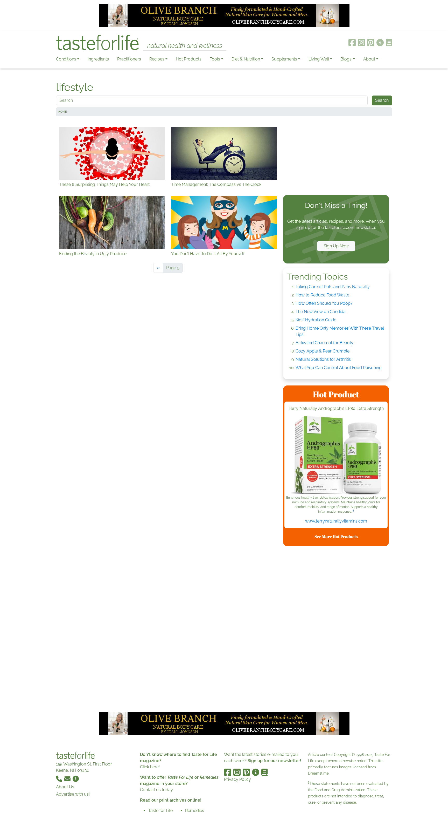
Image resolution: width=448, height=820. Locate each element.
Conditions (66, 59)
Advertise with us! (73, 794)
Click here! (150, 766)
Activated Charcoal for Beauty (324, 342)
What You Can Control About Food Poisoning (339, 367)
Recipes (156, 59)
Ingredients (98, 59)
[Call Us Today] (59, 778)
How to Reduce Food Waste (322, 295)
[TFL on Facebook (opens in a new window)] (352, 42)
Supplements (284, 59)
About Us (65, 786)
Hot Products (188, 59)
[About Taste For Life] (380, 42)
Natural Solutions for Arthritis (323, 359)
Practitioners (129, 59)
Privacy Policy (237, 779)
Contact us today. (156, 789)
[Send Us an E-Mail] (68, 778)
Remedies (194, 810)
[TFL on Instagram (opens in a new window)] (361, 42)
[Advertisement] (336, 156)
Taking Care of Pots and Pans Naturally (333, 286)
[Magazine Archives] (389, 42)
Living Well (319, 59)
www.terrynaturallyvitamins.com (336, 521)
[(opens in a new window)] (336, 455)
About (369, 59)
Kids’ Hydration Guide (316, 319)
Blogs (346, 59)
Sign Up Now (336, 245)
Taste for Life (160, 810)
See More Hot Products (336, 536)
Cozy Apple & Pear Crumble (322, 351)
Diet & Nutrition (246, 59)
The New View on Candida (321, 311)
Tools (215, 59)
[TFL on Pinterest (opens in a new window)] (370, 42)
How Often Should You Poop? (324, 303)
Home (62, 111)
